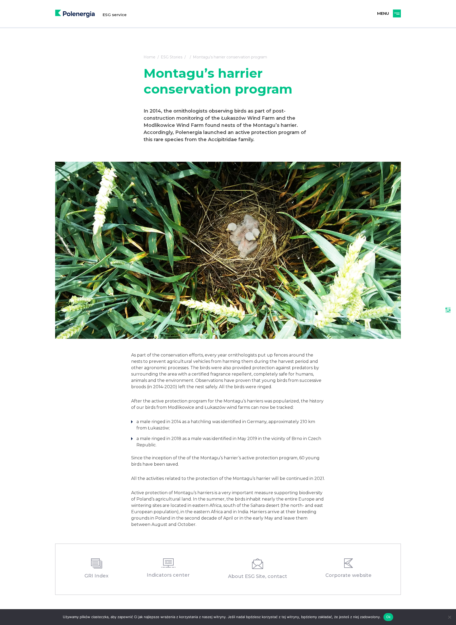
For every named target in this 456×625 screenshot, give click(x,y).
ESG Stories (171, 57)
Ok (388, 617)
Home (149, 57)
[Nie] (449, 617)
